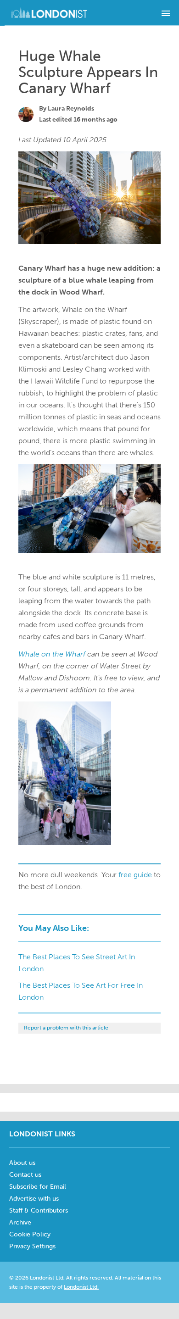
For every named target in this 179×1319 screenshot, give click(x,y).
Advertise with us (34, 1198)
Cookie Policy (29, 1234)
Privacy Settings (32, 1246)
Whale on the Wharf (51, 654)
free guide (135, 874)
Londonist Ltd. (81, 1287)
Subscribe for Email (37, 1187)
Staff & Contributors (38, 1210)
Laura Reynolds (71, 108)
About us (22, 1163)
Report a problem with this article (66, 1027)
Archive (20, 1222)
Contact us (25, 1175)
